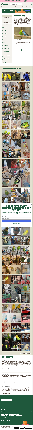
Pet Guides (3, 411)
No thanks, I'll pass (16, 223)
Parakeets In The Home (6, 55)
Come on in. (3, 417)
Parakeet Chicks (5, 59)
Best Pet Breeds (4, 409)
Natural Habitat (5, 24)
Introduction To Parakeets (6, 15)
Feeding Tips (4, 39)
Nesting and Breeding (5, 58)
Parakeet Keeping (5, 30)
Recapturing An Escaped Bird (6, 53)
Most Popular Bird (6, 17)
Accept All (16, 427)
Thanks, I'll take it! (16, 221)
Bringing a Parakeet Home (6, 32)
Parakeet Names (5, 22)
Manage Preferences (28, 427)
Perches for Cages (5, 35)
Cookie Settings (3, 424)
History (4, 20)
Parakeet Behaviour (5, 48)
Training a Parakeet (5, 51)
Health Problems (5, 56)
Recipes (3, 42)
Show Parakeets (4, 61)
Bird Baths (4, 36)
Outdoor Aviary (4, 62)
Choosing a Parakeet (5, 29)
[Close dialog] (31, 204)
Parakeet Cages (4, 33)
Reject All (21, 427)
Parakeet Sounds (5, 45)
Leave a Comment (5, 393)
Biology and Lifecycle (5, 27)
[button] (16, 412)
